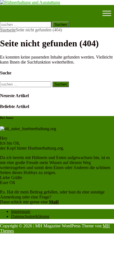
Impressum (20, 211)
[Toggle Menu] (106, 13)
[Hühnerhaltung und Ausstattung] (30, 2)
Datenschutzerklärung (30, 216)
